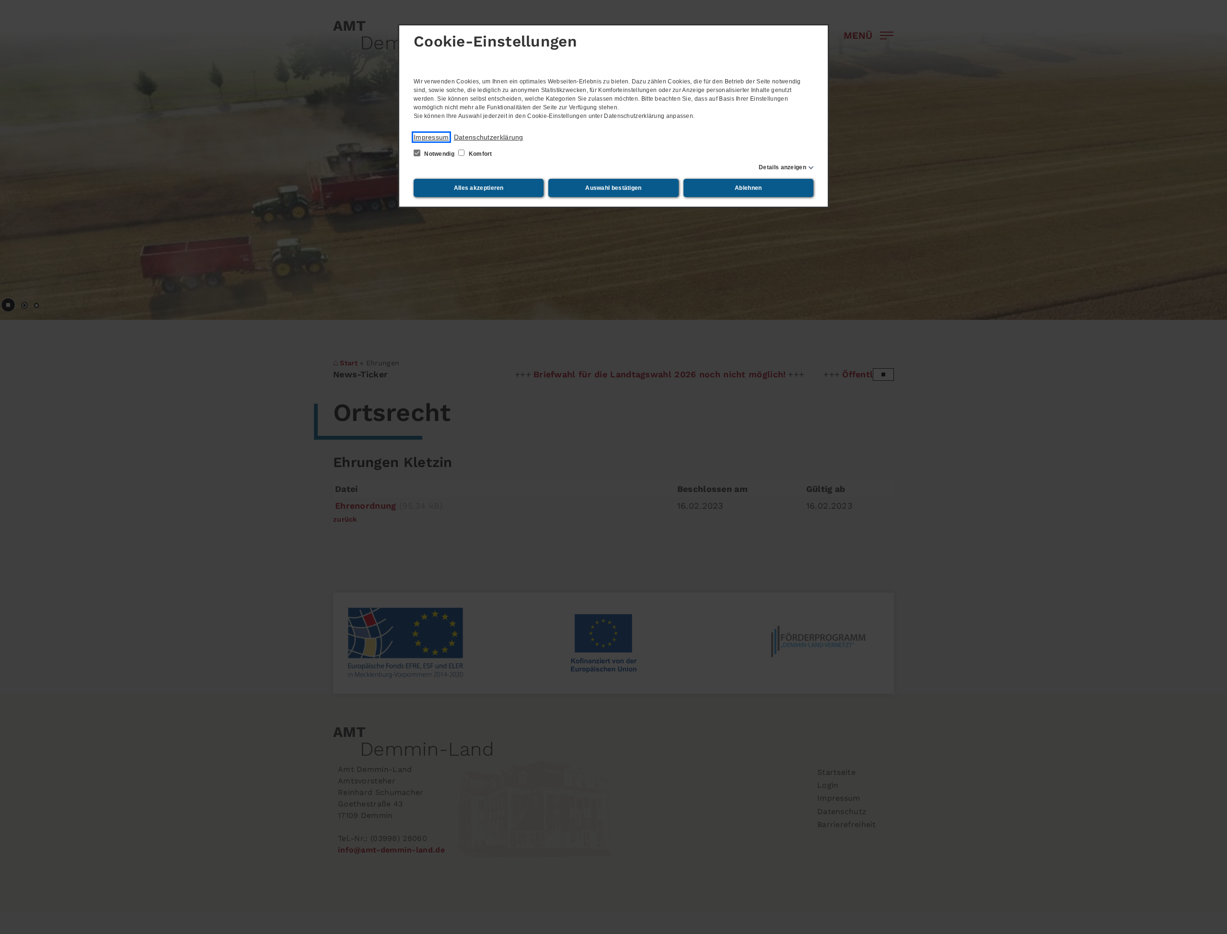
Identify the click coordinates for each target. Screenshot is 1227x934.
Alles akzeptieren (479, 188)
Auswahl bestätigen (613, 188)
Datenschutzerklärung (488, 137)
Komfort (479, 154)
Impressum (431, 137)
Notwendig (439, 154)
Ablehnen (748, 188)
